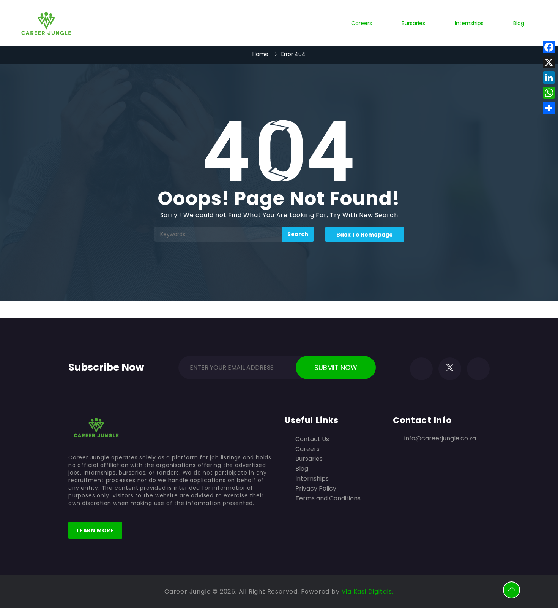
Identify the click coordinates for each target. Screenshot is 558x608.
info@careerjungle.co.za (440, 438)
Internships (469, 23)
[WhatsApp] (548, 92)
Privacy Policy (315, 488)
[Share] (548, 108)
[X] (548, 62)
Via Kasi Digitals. (368, 591)
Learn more (95, 530)
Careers (361, 23)
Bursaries (413, 23)
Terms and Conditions (328, 498)
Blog (518, 23)
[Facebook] (548, 47)
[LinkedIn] (548, 77)
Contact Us (312, 439)
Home (260, 54)
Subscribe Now (106, 365)
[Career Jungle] (47, 23)
